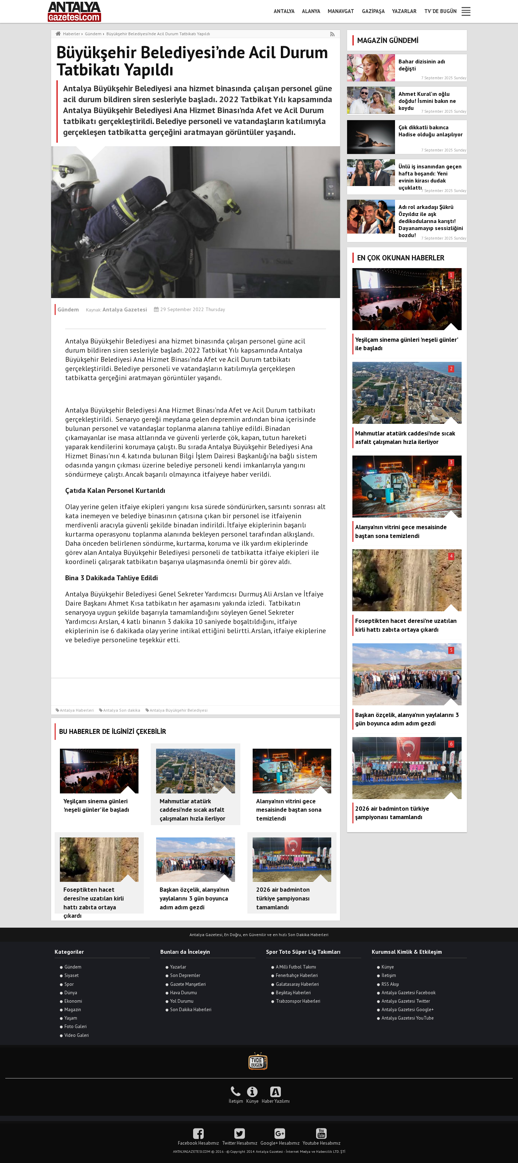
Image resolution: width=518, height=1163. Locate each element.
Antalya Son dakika (121, 710)
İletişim (389, 975)
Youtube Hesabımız (321, 1143)
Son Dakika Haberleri (190, 1010)
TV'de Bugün (440, 11)
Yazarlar (404, 11)
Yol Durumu (181, 1001)
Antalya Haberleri (77, 710)
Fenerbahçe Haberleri (297, 975)
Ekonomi (73, 1001)
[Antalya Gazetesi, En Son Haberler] (79, 11)
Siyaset (71, 975)
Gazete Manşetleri (188, 984)
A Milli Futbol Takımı (296, 967)
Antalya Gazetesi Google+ (408, 1010)
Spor (69, 984)
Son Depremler (185, 975)
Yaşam (70, 1018)
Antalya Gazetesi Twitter (406, 1001)
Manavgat (341, 11)
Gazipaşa (373, 11)
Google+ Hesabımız (280, 1143)
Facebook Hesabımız (198, 1143)
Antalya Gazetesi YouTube (408, 1018)
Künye (388, 967)
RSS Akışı (390, 984)
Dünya (70, 993)
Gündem (72, 967)
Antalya (284, 11)
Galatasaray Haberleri (297, 984)
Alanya (311, 11)
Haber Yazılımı (276, 1101)
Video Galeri (76, 1035)
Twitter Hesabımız (239, 1143)
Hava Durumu (183, 993)
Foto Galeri (75, 1026)
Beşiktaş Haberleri (293, 993)
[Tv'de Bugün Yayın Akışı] (259, 1061)
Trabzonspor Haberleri (298, 1001)
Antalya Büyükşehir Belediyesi (179, 710)
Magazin (72, 1010)
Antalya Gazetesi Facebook (409, 993)
